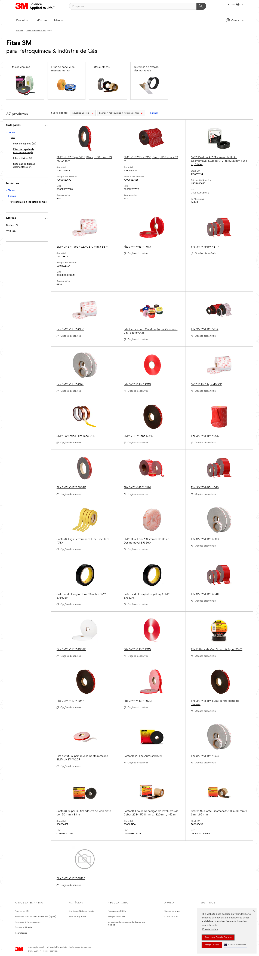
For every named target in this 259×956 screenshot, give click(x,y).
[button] (235, 945)
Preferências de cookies (80, 947)
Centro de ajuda (172, 911)
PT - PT (231, 5)
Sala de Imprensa (77, 916)
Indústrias (41, 20)
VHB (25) (11, 231)
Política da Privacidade (56, 947)
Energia (80, 113)
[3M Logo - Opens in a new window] (35, 6)
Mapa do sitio (171, 916)
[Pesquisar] (201, 6)
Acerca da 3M (22, 911)
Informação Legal (36, 947)
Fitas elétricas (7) (22, 158)
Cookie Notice (210, 929)
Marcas (58, 20)
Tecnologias (21, 933)
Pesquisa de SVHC (117, 916)
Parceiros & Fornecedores (28, 922)
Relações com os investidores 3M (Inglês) (35, 916)
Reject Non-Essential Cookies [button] (218, 937)
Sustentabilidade (23, 927)
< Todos (10, 132)
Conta (235, 20)
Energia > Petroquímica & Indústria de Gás (119, 113)
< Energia (11, 196)
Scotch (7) (12, 225)
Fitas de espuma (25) (24, 143)
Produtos (22, 20)
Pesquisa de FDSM (117, 911)
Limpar (154, 113)
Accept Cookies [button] (212, 945)
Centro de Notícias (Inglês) (82, 911)
